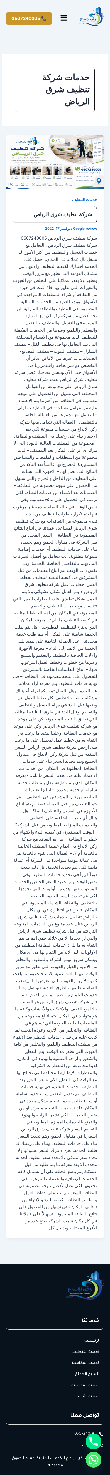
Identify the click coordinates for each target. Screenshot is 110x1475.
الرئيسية (92, 1341)
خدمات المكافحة (86, 1363)
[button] (64, 18)
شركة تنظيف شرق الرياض (63, 214)
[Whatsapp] (93, 1460)
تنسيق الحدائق (87, 1374)
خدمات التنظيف (84, 199)
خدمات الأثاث (89, 1397)
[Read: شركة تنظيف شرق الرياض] (54, 162)
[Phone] (93, 1441)
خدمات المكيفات (85, 1386)
